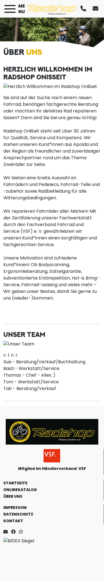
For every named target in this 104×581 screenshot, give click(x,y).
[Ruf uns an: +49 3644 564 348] (84, 9)
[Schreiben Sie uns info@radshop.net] (96, 9)
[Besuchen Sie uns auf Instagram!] (22, 532)
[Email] (6, 532)
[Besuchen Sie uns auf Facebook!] (15, 532)
